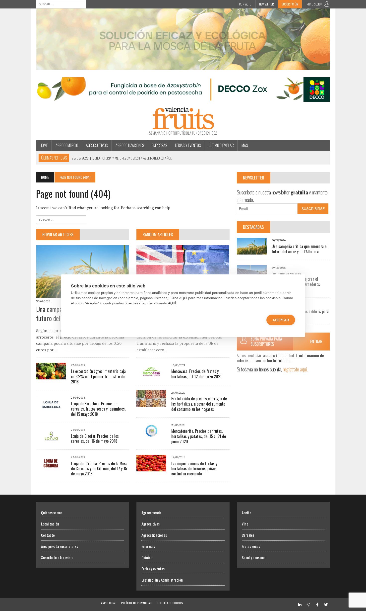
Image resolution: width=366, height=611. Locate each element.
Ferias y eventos (188, 145)
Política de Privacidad (136, 603)
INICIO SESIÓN (314, 3)
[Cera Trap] (183, 66)
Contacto (245, 3)
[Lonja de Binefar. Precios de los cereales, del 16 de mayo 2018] (51, 440)
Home (44, 145)
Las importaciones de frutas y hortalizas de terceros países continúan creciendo (194, 468)
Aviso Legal (108, 603)
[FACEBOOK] (317, 604)
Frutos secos (251, 546)
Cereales (248, 535)
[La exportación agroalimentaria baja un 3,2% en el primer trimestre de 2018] (51, 376)
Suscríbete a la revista (57, 557)
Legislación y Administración (162, 580)
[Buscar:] (61, 3)
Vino (245, 523)
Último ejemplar (221, 145)
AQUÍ (183, 298)
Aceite (246, 512)
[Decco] (183, 98)
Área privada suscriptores (59, 546)
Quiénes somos (51, 512)
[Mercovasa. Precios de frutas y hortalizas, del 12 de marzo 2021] (151, 376)
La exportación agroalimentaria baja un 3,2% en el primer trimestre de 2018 (98, 376)
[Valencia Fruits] (183, 121)
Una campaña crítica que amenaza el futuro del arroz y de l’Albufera (299, 249)
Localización (50, 523)
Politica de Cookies (170, 603)
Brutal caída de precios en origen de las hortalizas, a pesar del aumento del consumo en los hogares (199, 404)
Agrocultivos (97, 145)
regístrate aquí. (295, 369)
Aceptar (280, 320)
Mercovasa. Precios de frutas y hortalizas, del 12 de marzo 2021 (196, 373)
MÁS (245, 145)
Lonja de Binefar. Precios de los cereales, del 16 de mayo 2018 (95, 438)
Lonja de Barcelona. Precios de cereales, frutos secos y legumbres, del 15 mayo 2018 (98, 409)
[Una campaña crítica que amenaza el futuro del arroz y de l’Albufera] (252, 251)
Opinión (146, 557)
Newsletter (266, 3)
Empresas (159, 145)
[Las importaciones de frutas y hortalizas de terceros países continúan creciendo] (151, 468)
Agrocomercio (67, 145)
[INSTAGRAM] (308, 604)
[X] (326, 604)
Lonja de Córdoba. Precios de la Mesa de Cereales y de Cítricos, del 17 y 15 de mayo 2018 (99, 468)
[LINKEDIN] (300, 604)
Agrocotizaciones (130, 145)
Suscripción (290, 3)
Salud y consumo (253, 557)
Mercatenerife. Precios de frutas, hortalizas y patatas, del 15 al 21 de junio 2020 (198, 436)
